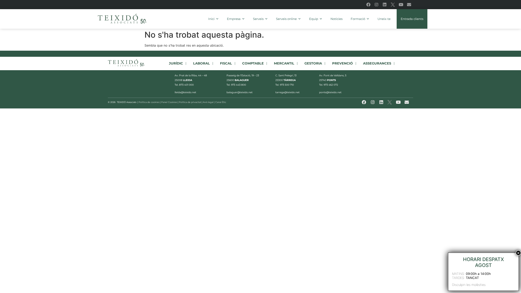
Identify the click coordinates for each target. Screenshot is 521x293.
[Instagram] (376, 5)
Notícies (337, 19)
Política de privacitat (190, 102)
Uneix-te (384, 19)
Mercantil (284, 63)
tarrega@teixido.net (287, 92)
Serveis (258, 19)
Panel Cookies (169, 102)
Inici (211, 19)
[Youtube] (401, 5)
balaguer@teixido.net (240, 92)
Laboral (201, 63)
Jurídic (176, 63)
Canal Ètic (221, 102)
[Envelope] (409, 5)
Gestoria (313, 63)
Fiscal (226, 63)
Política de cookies (149, 102)
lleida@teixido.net (185, 92)
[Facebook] (368, 5)
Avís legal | (209, 102)
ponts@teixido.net (330, 92)
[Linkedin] (385, 5)
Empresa (234, 19)
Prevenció (342, 63)
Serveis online (286, 19)
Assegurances (377, 63)
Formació (358, 19)
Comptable (253, 63)
